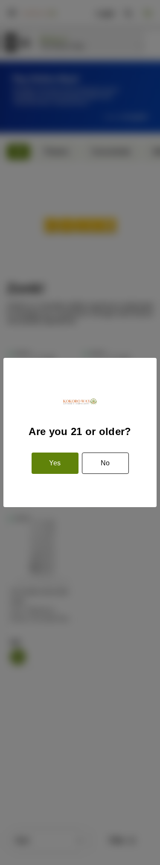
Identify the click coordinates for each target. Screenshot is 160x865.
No (105, 463)
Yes (55, 463)
